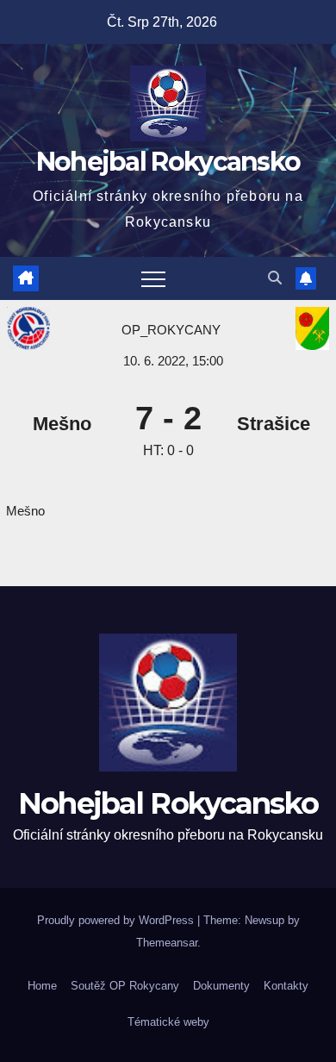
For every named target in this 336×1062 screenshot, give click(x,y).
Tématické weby (168, 1021)
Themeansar (166, 942)
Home (42, 985)
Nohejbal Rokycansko (168, 162)
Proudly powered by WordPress (117, 920)
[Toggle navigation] (153, 278)
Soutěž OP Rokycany (125, 985)
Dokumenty (221, 985)
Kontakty (286, 985)
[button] (275, 278)
